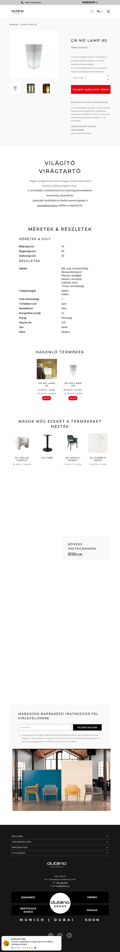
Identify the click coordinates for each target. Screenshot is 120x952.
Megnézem (75, 554)
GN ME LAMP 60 (29, 24)
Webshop (88, 2)
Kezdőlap (14, 24)
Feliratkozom (87, 727)
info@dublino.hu (63, 886)
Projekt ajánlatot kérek (91, 89)
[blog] (69, 935)
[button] (61, 936)
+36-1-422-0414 (62, 883)
